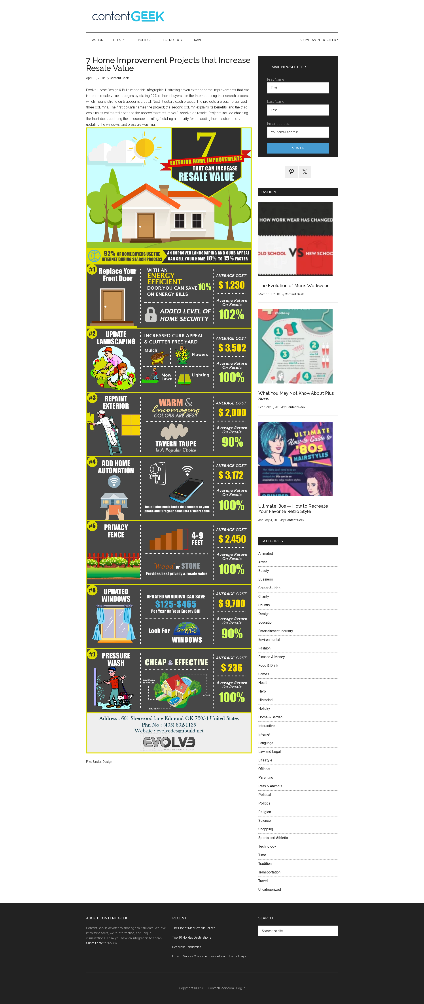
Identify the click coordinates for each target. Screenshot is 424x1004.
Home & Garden (270, 717)
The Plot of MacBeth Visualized (193, 928)
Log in (240, 988)
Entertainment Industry (275, 631)
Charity (263, 596)
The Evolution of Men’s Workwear (293, 285)
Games (263, 674)
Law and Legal (269, 752)
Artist (262, 562)
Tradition (265, 864)
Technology (267, 846)
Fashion (264, 648)
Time (262, 855)
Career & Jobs (269, 588)
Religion (264, 812)
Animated (265, 553)
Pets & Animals (270, 786)
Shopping (265, 829)
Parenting (265, 777)
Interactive (266, 726)
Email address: (278, 123)
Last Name (275, 101)
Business (265, 579)
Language (265, 743)
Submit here (94, 943)
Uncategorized (269, 889)
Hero (262, 691)
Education (265, 622)
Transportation (269, 872)
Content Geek (128, 16)
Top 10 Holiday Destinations (191, 937)
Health (263, 683)
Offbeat (264, 769)
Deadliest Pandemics (186, 947)
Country (264, 605)
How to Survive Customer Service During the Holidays (209, 956)
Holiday (264, 708)
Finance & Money (271, 657)
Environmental (269, 640)
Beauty (263, 571)
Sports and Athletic (273, 838)
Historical (265, 700)
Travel (263, 881)
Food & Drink (268, 665)
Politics (264, 803)
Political (264, 795)
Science (264, 820)
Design (107, 761)
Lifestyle (265, 760)
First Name (275, 79)
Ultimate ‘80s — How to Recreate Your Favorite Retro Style (293, 508)
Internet (264, 734)
